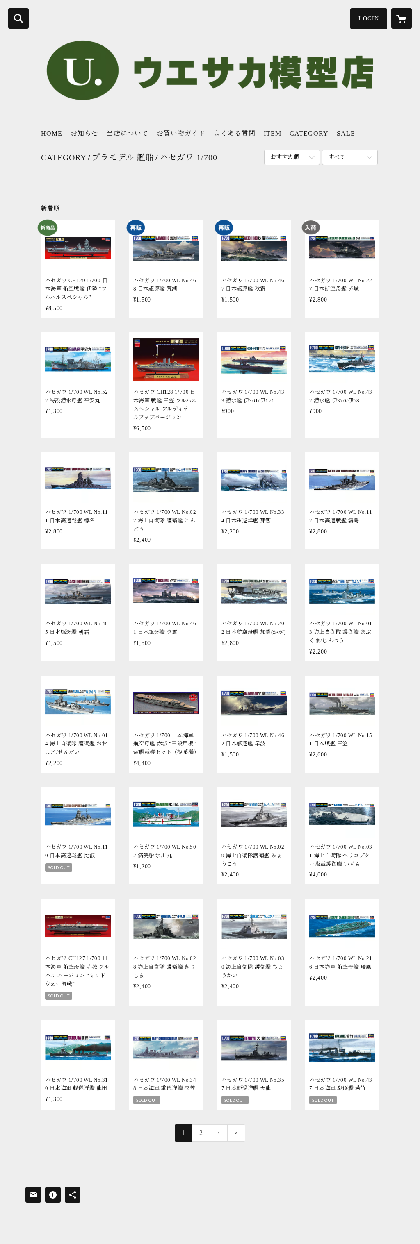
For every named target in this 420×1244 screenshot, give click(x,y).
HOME (51, 133)
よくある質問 (235, 133)
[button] (368, 18)
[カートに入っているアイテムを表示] (401, 18)
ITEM (272, 133)
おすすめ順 (284, 157)
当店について (127, 133)
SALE (346, 133)
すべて (336, 157)
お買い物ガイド (181, 133)
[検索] (18, 18)
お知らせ (84, 133)
